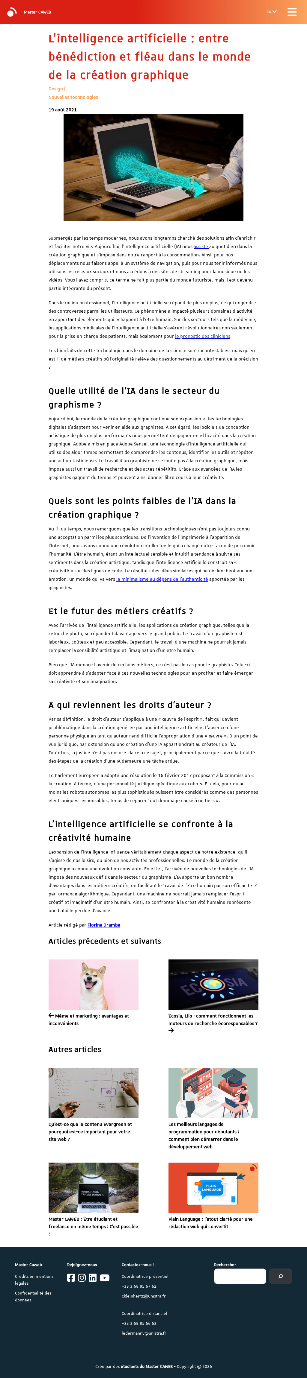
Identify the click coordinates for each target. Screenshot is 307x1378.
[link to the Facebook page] (71, 1278)
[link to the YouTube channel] (105, 1278)
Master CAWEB (37, 12)
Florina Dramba (104, 925)
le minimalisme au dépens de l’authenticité (162, 579)
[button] (292, 11)
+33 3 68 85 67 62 (139, 1286)
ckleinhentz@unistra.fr (144, 1296)
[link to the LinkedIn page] (93, 1278)
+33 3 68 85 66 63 (139, 1323)
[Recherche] (280, 1276)
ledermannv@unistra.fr (144, 1333)
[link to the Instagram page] (82, 1278)
